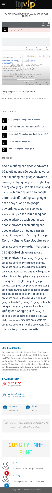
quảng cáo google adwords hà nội (18, 297)
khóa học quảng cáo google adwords (31, 276)
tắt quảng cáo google (31, 319)
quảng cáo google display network (28, 306)
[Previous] (6, 53)
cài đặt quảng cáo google (29, 198)
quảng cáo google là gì (30, 315)
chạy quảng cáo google (29, 182)
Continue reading (26, 81)
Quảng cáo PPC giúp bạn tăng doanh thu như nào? (28, 134)
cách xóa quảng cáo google (34, 235)
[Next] (46, 53)
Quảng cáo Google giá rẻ (18, 311)
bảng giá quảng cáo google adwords (26, 172)
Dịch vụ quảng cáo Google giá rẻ (21, 149)
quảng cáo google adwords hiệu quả (26, 293)
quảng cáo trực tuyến (14, 320)
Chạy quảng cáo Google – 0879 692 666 (24, 119)
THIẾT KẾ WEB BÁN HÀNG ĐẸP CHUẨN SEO (26, 127)
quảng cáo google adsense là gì (26, 285)
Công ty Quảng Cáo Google (21, 240)
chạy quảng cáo (8, 182)
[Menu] (3, 4)
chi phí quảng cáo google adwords (24, 177)
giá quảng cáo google (34, 258)
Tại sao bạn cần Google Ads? (20, 141)
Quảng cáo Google (13, 281)
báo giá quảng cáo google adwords (25, 166)
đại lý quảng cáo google (32, 324)
